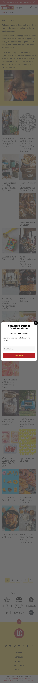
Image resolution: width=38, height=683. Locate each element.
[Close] (36, 323)
